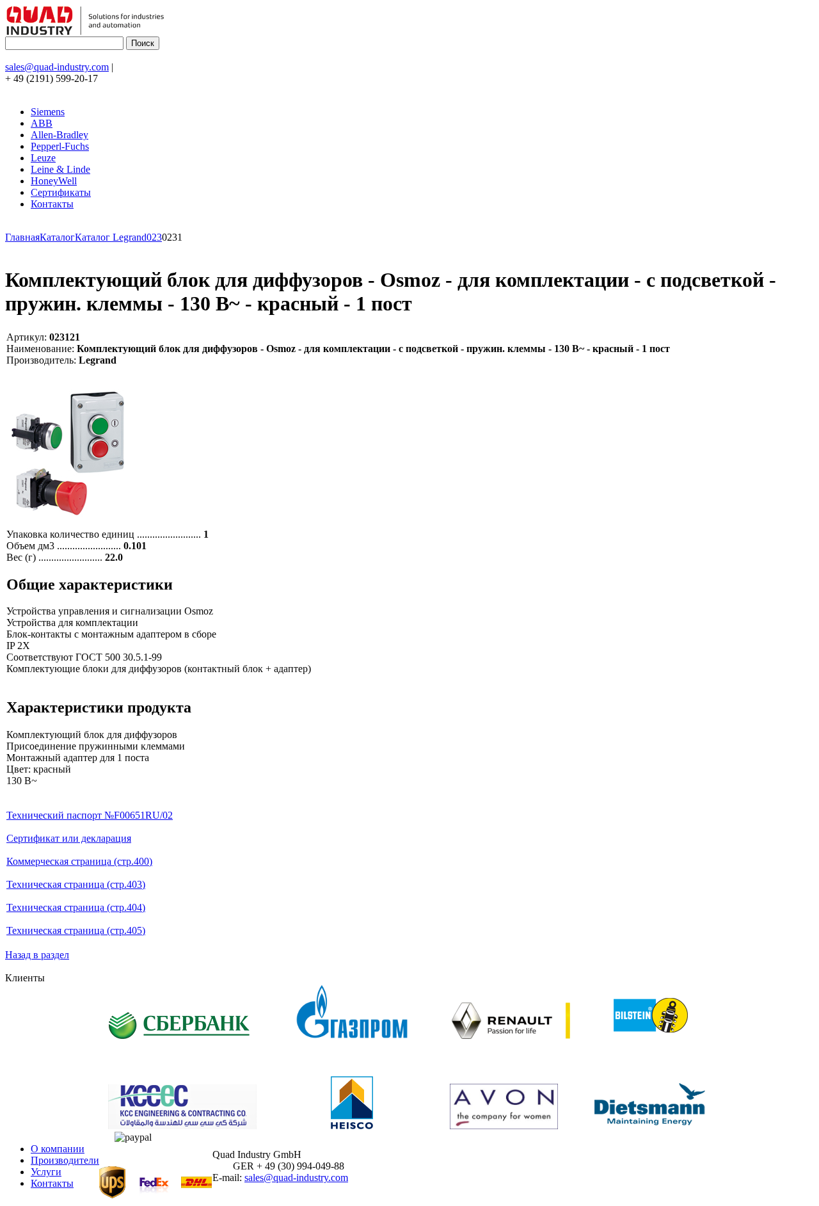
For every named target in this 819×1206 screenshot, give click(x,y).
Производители (65, 1160)
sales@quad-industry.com (57, 66)
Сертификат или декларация (68, 838)
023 (154, 237)
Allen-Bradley (59, 134)
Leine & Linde (60, 169)
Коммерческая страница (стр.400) (79, 861)
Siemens (48, 111)
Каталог (57, 237)
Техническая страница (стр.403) (75, 884)
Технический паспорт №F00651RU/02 (89, 815)
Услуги (46, 1171)
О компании (57, 1148)
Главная (22, 237)
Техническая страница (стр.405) (75, 930)
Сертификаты (61, 192)
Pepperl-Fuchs (60, 146)
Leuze (43, 157)
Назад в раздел (37, 954)
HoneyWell (54, 180)
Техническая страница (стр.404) (75, 907)
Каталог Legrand (111, 237)
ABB (41, 123)
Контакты (52, 203)
